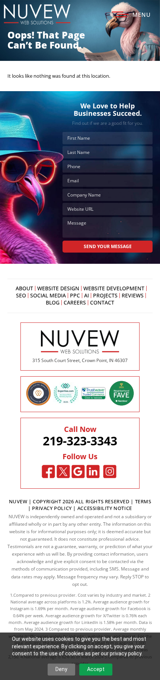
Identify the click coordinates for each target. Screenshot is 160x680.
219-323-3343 (80, 441)
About (24, 288)
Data (143, 622)
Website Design (58, 288)
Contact (102, 302)
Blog (53, 302)
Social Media (48, 295)
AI (86, 295)
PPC (75, 295)
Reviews (133, 295)
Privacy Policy (51, 508)
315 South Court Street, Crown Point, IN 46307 (80, 360)
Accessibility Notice (104, 508)
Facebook (48, 471)
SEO (21, 295)
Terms (143, 501)
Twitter (63, 471)
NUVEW (18, 501)
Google (78, 471)
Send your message (108, 246)
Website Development (113, 288)
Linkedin (93, 471)
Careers (75, 302)
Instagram (109, 471)
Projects (105, 295)
